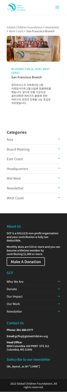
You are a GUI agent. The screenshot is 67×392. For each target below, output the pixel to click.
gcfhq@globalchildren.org (31, 336)
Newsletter (15, 188)
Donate (12, 289)
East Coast (15, 158)
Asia (10, 139)
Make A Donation (26, 261)
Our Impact (15, 296)
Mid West (14, 178)
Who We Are (15, 281)
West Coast (15, 197)
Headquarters (17, 168)
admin (19, 69)
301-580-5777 (24, 330)
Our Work (13, 303)
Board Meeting (18, 149)
